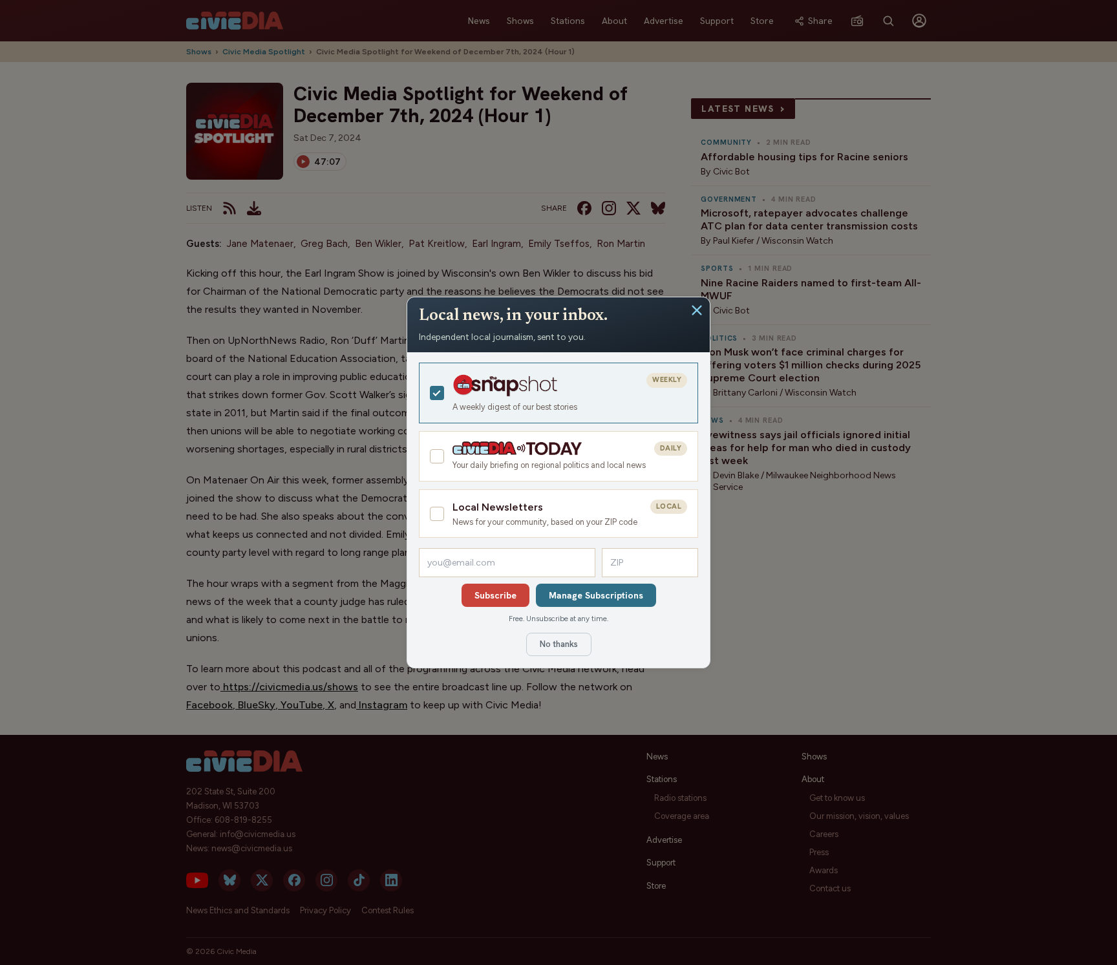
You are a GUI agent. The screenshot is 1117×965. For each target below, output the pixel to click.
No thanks (559, 644)
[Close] (697, 310)
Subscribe (495, 595)
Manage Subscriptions (596, 595)
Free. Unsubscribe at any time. (558, 618)
